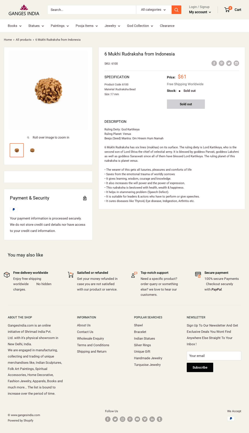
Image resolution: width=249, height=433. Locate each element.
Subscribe (200, 367)
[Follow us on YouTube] (137, 419)
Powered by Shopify (20, 420)
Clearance (167, 26)
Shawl (138, 325)
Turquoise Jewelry (147, 365)
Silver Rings (142, 345)
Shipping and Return (91, 351)
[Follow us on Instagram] (122, 419)
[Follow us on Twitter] (115, 419)
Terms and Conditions (93, 345)
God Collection (138, 26)
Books (12, 26)
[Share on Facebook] (214, 63)
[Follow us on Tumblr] (159, 419)
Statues (34, 26)
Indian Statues (144, 338)
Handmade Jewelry (148, 358)
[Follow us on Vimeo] (144, 419)
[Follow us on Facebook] (107, 419)
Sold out (186, 104)
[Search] (176, 9)
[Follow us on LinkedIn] (152, 419)
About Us (84, 325)
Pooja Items (85, 26)
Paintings (58, 26)
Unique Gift (142, 351)
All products (24, 39)
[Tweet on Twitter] (229, 63)
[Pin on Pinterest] (221, 63)
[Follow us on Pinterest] (130, 419)
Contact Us (85, 332)
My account (198, 12)
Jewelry (110, 26)
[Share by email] (236, 63)
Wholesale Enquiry (90, 338)
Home (8, 39)
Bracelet (140, 332)
